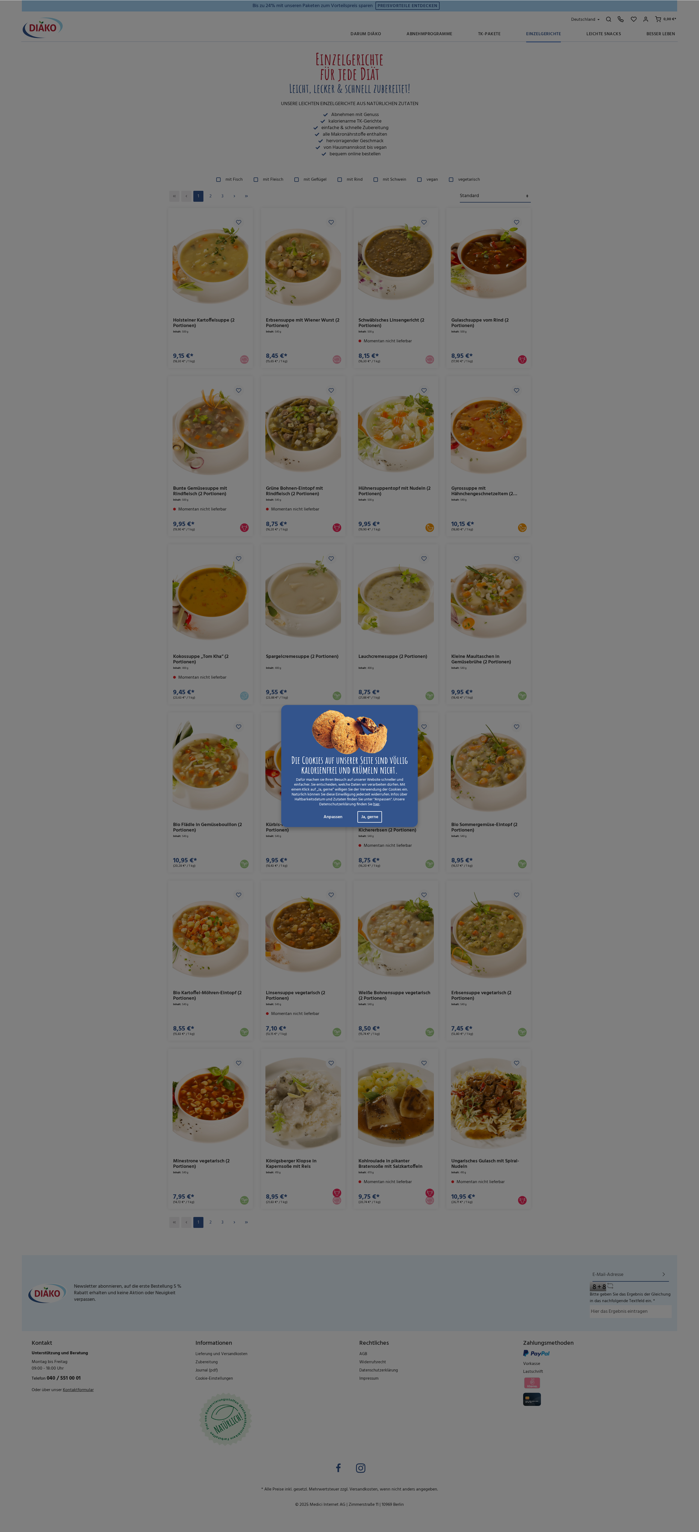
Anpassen (333, 817)
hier (376, 804)
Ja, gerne (369, 817)
